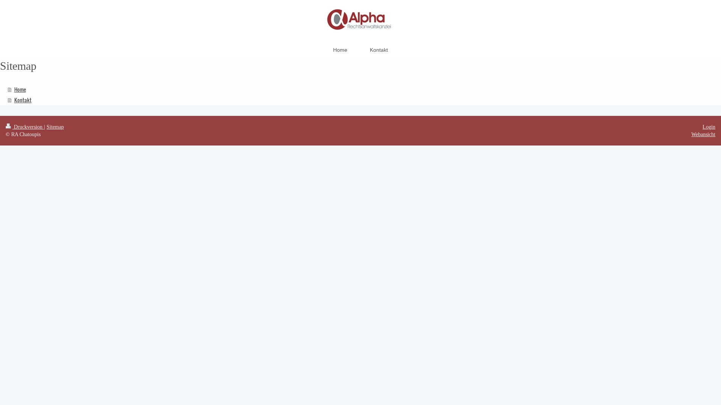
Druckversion (28, 127)
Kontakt (23, 100)
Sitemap (55, 127)
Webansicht (703, 134)
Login (709, 127)
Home (20, 89)
